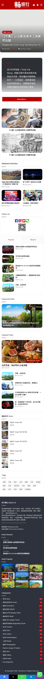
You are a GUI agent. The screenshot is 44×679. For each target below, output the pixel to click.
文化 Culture (7, 634)
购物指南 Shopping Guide (10, 527)
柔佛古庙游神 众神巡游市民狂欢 (26, 247)
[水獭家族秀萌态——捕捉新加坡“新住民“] (8, 278)
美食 (4, 489)
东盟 (4, 482)
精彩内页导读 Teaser (10, 602)
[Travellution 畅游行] (22, 5)
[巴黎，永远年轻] (8, 288)
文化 (32, 482)
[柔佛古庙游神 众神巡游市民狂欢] (8, 250)
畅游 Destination (8, 606)
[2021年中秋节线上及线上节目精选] (8, 576)
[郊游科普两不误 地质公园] (35, 584)
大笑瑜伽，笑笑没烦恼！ (31, 203)
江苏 (23, 485)
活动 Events (7, 658)
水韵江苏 (16, 485)
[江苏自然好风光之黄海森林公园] (22, 584)
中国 (9, 482)
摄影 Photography (9, 644)
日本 (9, 485)
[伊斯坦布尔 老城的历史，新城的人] (7, 386)
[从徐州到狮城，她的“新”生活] (22, 567)
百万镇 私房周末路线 (22, 256)
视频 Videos (7, 32)
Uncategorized (8, 662)
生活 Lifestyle (7, 627)
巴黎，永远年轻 (21, 285)
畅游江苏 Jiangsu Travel (11, 620)
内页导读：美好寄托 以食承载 (14, 365)
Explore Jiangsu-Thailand (11, 648)
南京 (15, 482)
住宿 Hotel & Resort (10, 637)
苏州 (15, 489)
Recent (33, 240)
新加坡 (38, 482)
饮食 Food (6, 630)
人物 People (7, 641)
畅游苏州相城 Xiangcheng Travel (14, 623)
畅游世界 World (8, 616)
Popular (11, 240)
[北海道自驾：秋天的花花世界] (8, 584)
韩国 (21, 489)
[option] (22, 316)
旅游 (4, 485)
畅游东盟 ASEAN (9, 609)
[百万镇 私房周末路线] (8, 259)
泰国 (29, 485)
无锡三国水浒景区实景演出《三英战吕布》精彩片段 (11, 183)
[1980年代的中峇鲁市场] (35, 576)
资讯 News (6, 599)
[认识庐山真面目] (22, 576)
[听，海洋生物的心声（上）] (8, 567)
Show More (21, 99)
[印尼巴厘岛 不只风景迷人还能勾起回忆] (35, 567)
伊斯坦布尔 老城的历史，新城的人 (26, 383)
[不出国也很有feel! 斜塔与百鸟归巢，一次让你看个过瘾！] (7, 395)
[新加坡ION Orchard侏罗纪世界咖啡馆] (8, 269)
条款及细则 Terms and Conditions (12, 529)
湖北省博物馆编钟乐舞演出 (11, 203)
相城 (34, 485)
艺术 (9, 489)
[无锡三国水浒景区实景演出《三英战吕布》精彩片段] (11, 174)
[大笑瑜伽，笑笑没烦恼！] (32, 195)
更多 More (6, 651)
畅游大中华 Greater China (12, 613)
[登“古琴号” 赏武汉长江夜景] (32, 174)
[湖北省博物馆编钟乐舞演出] (11, 195)
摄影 (26, 482)
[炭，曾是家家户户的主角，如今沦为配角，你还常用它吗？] (7, 405)
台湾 (21, 482)
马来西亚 (27, 489)
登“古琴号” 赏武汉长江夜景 (32, 182)
